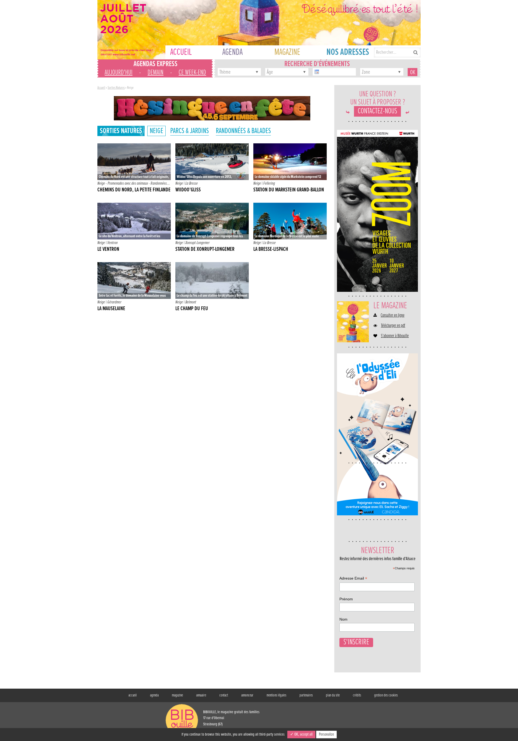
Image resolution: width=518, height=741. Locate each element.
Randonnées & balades (243, 131)
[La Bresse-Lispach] (290, 221)
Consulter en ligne (392, 316)
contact (223, 695)
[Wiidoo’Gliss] (212, 161)
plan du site (333, 695)
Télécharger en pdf (393, 326)
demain (155, 72)
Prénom (346, 599)
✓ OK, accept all (301, 734)
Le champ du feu (191, 308)
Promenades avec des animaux (128, 183)
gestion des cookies (386, 695)
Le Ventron (108, 249)
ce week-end (192, 72)
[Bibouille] (212, 108)
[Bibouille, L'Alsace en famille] (259, 29)
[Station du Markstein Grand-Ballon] (290, 161)
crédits (357, 695)
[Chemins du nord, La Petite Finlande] (134, 161)
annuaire (201, 695)
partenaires (306, 695)
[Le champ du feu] (212, 280)
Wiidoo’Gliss (188, 190)
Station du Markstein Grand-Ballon (288, 190)
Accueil (101, 87)
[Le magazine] (353, 321)
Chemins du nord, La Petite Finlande (134, 190)
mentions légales (276, 695)
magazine (177, 695)
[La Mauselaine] (134, 280)
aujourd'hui (118, 72)
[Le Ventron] (134, 221)
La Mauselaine (111, 308)
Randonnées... (160, 183)
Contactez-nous (377, 111)
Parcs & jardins (189, 131)
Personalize (326, 734)
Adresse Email (353, 579)
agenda (154, 695)
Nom (343, 619)
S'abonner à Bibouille (395, 336)
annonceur (247, 695)
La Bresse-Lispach (270, 249)
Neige (156, 131)
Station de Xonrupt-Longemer (204, 249)
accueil (132, 695)
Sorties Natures (116, 87)
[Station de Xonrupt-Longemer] (212, 221)
